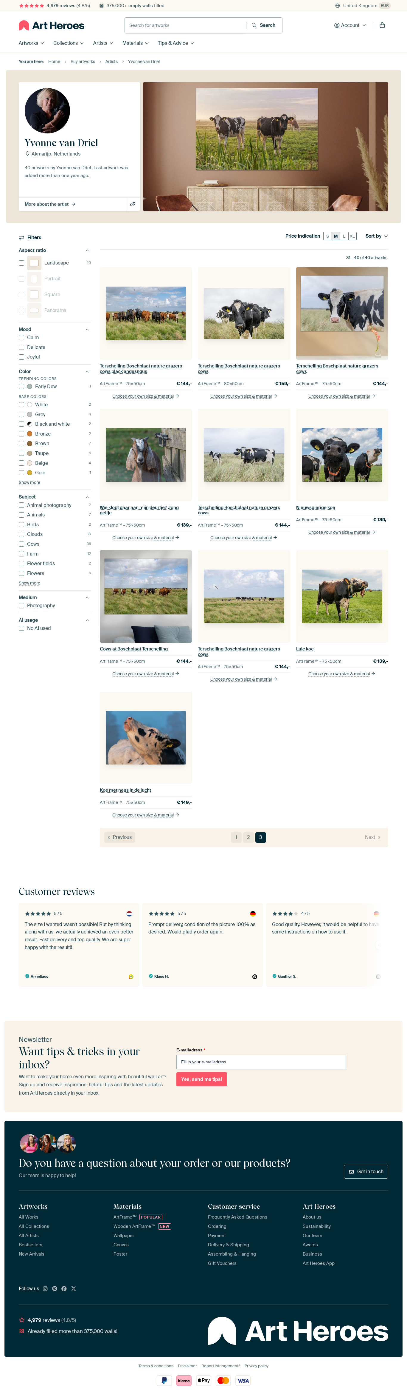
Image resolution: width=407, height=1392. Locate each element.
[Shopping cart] (382, 25)
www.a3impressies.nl (133, 204)
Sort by (374, 236)
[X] (73, 1289)
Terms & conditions (156, 1365)
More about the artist (47, 204)
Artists (100, 43)
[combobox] (185, 25)
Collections (65, 43)
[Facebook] (64, 1289)
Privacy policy (256, 1365)
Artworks (28, 43)
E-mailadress (190, 1050)
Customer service (234, 1206)
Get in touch (370, 1171)
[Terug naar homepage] (51, 25)
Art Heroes (319, 1206)
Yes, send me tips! (201, 1079)
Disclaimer (187, 1365)
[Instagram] (45, 1289)
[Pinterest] (55, 1289)
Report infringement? (220, 1365)
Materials (132, 43)
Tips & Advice (173, 43)
